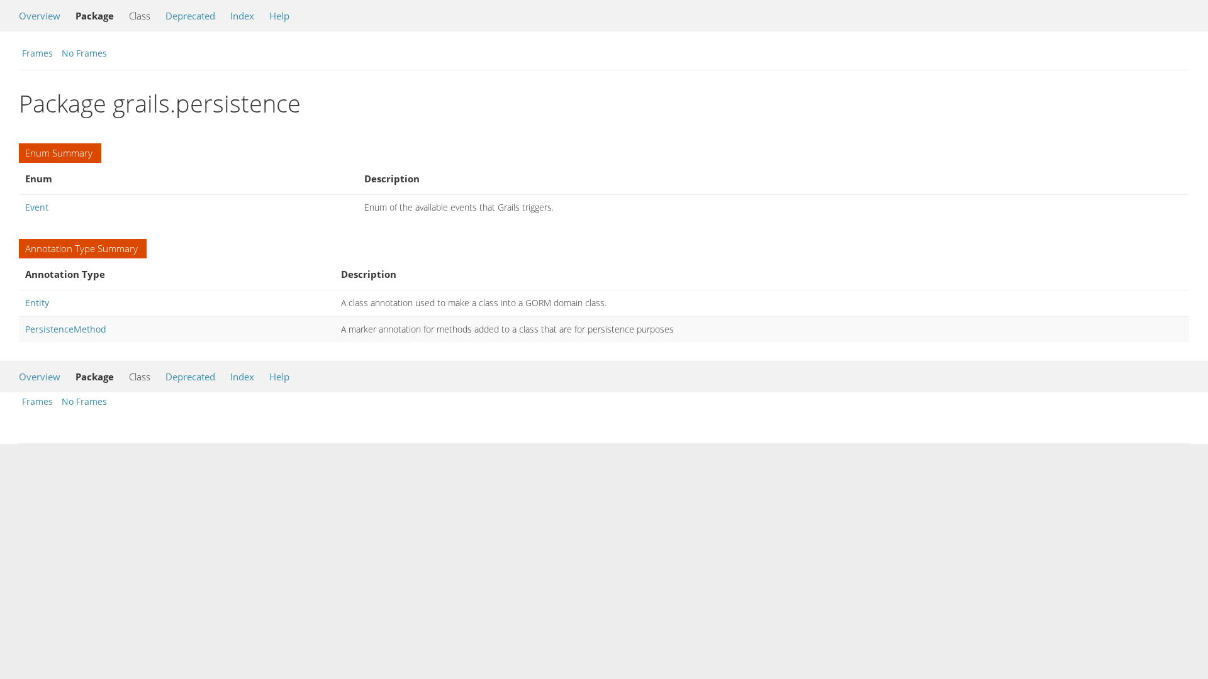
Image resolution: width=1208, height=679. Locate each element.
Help (279, 15)
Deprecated (190, 15)
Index (242, 15)
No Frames (84, 53)
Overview (39, 15)
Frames (37, 53)
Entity (37, 303)
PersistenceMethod (65, 329)
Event (36, 207)
